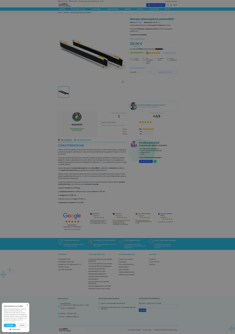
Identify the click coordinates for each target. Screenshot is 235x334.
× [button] (27, 304)
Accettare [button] (10, 325)
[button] (16, 329)
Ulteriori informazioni (9, 322)
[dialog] (15, 317)
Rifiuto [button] (22, 325)
